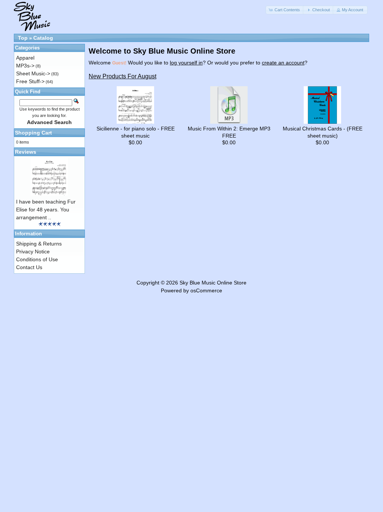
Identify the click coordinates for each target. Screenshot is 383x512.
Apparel (25, 58)
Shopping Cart (33, 133)
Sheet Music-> (33, 73)
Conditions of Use (37, 259)
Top (23, 38)
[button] (285, 10)
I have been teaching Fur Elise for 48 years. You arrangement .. (46, 209)
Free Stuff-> (30, 81)
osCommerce (206, 290)
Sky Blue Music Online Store (213, 283)
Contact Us (29, 267)
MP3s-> (25, 66)
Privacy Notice (33, 252)
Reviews (25, 152)
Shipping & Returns (39, 244)
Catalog (43, 38)
